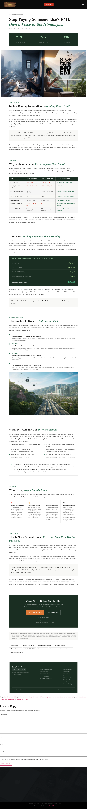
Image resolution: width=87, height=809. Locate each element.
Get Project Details (64, 419)
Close (81, 385)
